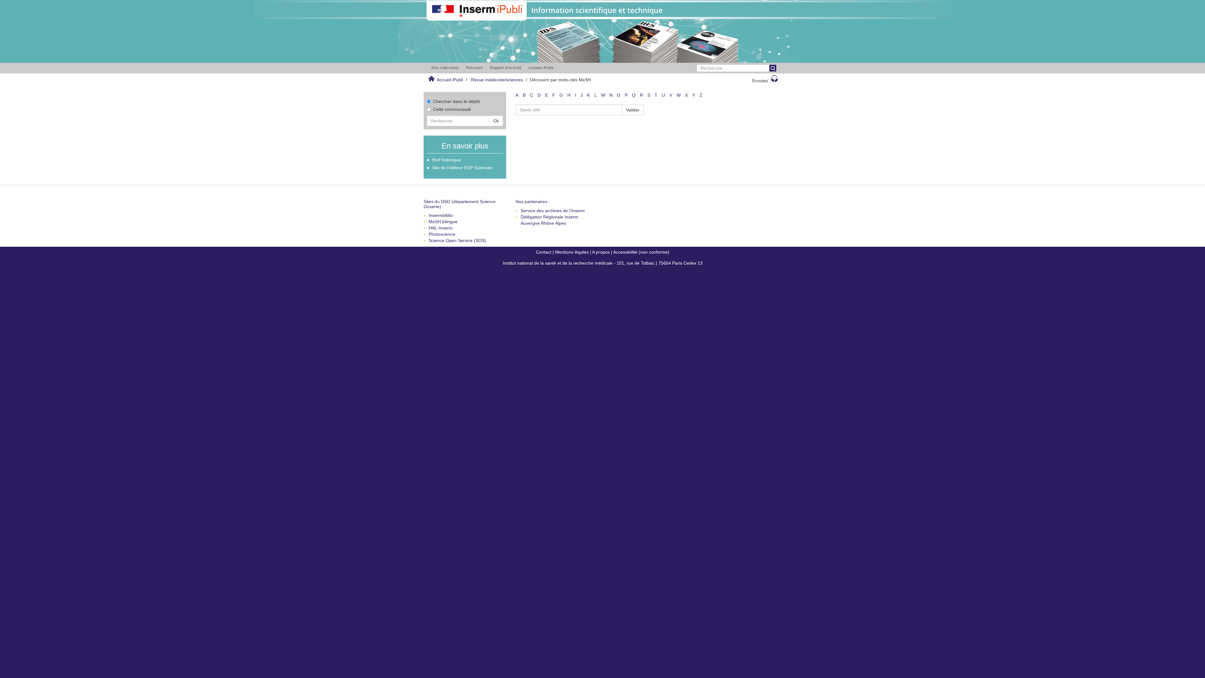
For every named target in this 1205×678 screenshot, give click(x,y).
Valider (633, 109)
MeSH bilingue (443, 221)
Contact (543, 252)
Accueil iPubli (450, 79)
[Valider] (773, 68)
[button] (445, 68)
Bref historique (446, 159)
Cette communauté (452, 109)
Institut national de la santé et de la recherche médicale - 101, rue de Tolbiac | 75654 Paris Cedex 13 (603, 263)
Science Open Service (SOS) (457, 240)
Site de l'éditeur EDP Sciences (462, 167)
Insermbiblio (441, 215)
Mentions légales (572, 252)
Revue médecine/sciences (497, 79)
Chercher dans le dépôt (456, 101)
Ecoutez (760, 80)
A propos (601, 252)
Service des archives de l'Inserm (553, 210)
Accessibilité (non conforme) (641, 252)
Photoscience (442, 234)
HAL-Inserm (441, 227)
